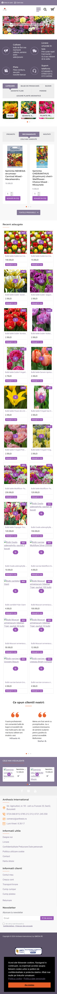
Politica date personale (34, 978)
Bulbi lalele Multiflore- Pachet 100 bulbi (16, 488)
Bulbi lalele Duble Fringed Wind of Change (16, 372)
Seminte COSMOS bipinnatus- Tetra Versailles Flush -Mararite (21, 769)
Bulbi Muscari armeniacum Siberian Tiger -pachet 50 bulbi (16, 643)
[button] (46, 978)
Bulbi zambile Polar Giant (15, 605)
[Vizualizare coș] (52, 9)
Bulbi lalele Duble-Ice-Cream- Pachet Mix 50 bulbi (16, 256)
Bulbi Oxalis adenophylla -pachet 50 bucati (42, 527)
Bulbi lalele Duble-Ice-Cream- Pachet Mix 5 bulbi (42, 256)
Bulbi (10, 115)
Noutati (47, 134)
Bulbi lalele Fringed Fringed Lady (42, 450)
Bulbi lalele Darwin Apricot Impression (42, 372)
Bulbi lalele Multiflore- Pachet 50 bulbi (42, 488)
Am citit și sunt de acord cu (18, 925)
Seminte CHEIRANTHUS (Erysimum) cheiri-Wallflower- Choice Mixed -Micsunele (42, 178)
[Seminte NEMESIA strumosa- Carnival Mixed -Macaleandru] (15, 157)
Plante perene (46, 115)
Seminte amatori (28, 115)
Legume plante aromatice (28, 96)
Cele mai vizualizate (13, 761)
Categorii (10, 86)
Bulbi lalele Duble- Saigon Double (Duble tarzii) (42, 295)
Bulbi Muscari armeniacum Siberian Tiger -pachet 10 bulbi (42, 643)
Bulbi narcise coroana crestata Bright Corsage (42, 682)
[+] (11, 193)
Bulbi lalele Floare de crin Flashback (16, 411)
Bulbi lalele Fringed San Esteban (42, 411)
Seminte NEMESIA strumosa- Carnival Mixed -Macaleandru (15, 175)
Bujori (48, 86)
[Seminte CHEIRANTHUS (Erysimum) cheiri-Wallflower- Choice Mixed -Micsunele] (42, 157)
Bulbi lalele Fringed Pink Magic (16, 450)
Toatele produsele (27, 212)
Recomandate (29, 134)
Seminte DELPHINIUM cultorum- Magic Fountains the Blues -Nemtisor (49, 769)
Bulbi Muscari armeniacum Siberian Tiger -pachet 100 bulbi (42, 605)
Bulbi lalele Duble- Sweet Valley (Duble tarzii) (16, 295)
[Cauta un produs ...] (45, 9)
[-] (11, 195)
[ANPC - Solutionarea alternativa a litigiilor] (28, 951)
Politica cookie (15, 978)
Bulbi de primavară (30, 86)
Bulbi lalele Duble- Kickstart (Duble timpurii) (42, 333)
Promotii (10, 134)
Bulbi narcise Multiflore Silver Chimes (42, 566)
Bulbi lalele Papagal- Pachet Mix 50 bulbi (16, 527)
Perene (43, 91)
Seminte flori (17, 91)
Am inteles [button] (29, 985)
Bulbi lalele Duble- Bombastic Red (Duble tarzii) (16, 333)
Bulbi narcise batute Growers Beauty (16, 682)
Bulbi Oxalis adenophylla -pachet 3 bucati (16, 566)
